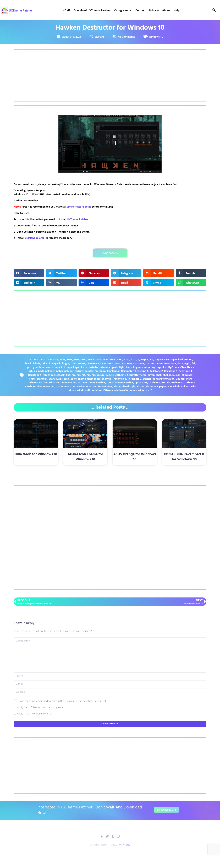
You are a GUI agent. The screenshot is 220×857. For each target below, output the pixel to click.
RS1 (68, 375)
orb (31, 371)
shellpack (168, 375)
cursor (128, 363)
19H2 (91, 359)
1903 (69, 359)
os (35, 371)
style (66, 378)
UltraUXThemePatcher (120, 382)
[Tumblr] (112, 836)
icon (48, 367)
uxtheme (176, 382)
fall (193, 363)
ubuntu (180, 378)
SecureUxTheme (136, 375)
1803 (55, 359)
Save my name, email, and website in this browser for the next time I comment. (63, 701)
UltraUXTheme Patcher (91, 382)
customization (154, 363)
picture (79, 371)
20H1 (112, 359)
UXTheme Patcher (77, 219)
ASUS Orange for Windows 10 (134, 456)
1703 (42, 359)
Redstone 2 (156, 371)
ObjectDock (187, 367)
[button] (123, 10)
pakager (50, 371)
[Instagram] (118, 836)
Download (110, 252)
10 (29, 359)
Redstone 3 (170, 371)
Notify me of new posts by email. (35, 713)
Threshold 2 (134, 378)
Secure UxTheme (116, 375)
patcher (68, 371)
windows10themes (125, 390)
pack (41, 371)
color (74, 363)
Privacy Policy (124, 844)
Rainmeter (127, 371)
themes (106, 378)
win (169, 386)
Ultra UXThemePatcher (62, 382)
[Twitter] (107, 836)
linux (129, 367)
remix (46, 375)
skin (177, 375)
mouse (146, 367)
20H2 (119, 359)
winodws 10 (145, 390)
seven (151, 375)
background (185, 359)
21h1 (126, 359)
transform (149, 378)
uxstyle (165, 382)
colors (81, 363)
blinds (36, 363)
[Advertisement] (110, 78)
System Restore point (78, 206)
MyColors (173, 367)
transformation (165, 378)
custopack (170, 363)
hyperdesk (38, 367)
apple (173, 359)
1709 (49, 359)
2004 (98, 359)
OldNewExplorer (34, 237)
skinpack (187, 375)
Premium (100, 371)
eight (187, 363)
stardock (42, 378)
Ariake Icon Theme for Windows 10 (85, 456)
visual (117, 386)
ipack (115, 367)
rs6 (93, 375)
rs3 (78, 375)
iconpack (57, 367)
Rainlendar (113, 371)
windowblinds (181, 386)
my (153, 367)
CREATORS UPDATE (111, 363)
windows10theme (102, 390)
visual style (128, 386)
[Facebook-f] (101, 836)
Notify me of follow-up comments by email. (40, 707)
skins (32, 378)
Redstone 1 (141, 371)
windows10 (83, 390)
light (122, 367)
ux (145, 382)
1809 (62, 359)
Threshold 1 (119, 378)
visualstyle (142, 386)
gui (28, 367)
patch (59, 371)
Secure (100, 375)
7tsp (143, 359)
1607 (35, 359)
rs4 (83, 375)
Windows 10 (156, 36)
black (28, 363)
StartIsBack (55, 378)
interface (105, 367)
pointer (89, 371)
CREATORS (93, 363)
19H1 (83, 359)
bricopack (55, 363)
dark (180, 363)
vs (151, 386)
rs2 (73, 375)
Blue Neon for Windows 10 (36, 454)
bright (65, 363)
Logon (137, 367)
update (139, 382)
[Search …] (214, 10)
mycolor (161, 367)
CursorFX (138, 363)
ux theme (154, 382)
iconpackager (72, 367)
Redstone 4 (185, 371)
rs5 (88, 375)
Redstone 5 (34, 375)
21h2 (133, 359)
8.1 (151, 359)
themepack (94, 378)
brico (45, 363)
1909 (76, 359)
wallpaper (160, 386)
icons (84, 367)
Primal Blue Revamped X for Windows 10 (184, 456)
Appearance (162, 359)
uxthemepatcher (66, 386)
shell (159, 375)
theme (82, 378)
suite (74, 378)
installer (93, 367)
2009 (105, 359)
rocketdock (58, 375)
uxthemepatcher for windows (94, 386)
